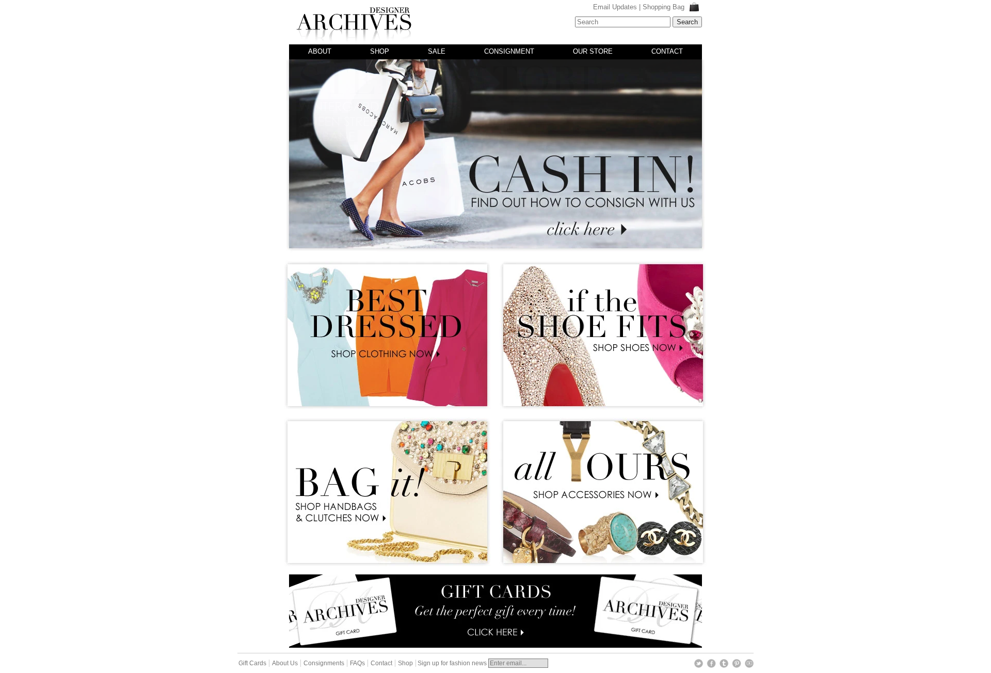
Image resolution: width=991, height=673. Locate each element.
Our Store (593, 51)
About (319, 51)
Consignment (509, 51)
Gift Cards (252, 663)
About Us (285, 663)
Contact (667, 51)
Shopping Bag (664, 7)
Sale (436, 51)
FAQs (357, 663)
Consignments (323, 663)
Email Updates (615, 7)
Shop (379, 51)
